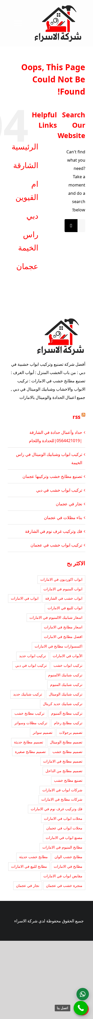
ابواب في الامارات (24, 598)
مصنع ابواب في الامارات (64, 837)
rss (76, 416)
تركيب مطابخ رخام (68, 722)
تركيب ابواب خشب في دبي (59, 490)
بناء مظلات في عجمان (63, 517)
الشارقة (25, 165)
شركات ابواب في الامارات (62, 789)
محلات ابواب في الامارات (63, 818)
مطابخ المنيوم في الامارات (62, 847)
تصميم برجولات (70, 732)
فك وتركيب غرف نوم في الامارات (56, 808)
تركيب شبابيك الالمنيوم (65, 674)
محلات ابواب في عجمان (64, 828)
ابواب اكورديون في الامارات (61, 579)
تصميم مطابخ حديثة (28, 742)
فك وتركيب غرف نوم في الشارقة (53, 531)
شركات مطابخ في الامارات (61, 799)
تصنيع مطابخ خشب (68, 780)
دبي (32, 215)
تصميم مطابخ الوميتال (66, 742)
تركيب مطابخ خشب (29, 713)
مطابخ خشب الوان (68, 856)
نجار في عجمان (69, 504)
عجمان (27, 266)
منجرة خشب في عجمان (64, 885)
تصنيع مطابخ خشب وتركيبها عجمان (52, 476)
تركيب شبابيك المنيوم (66, 684)
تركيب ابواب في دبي (31, 665)
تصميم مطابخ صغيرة (30, 751)
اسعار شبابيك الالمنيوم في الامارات (55, 617)
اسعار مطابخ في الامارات (63, 627)
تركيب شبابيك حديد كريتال (62, 703)
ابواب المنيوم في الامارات (62, 588)
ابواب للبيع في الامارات (65, 607)
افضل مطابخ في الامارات (63, 636)
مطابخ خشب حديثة (33, 856)
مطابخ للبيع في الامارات (29, 866)
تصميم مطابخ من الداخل (63, 770)
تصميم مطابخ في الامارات (62, 761)
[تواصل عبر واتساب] (82, 994)
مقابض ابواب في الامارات (62, 875)
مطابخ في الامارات (68, 866)
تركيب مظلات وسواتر (30, 722)
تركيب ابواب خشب (67, 665)
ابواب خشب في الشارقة (63, 598)
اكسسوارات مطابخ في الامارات (58, 646)
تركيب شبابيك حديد (27, 694)
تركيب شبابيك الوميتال (65, 694)
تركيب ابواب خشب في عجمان (56, 545)
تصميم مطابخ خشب (67, 751)
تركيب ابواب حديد (32, 655)
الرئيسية (25, 146)
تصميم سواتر (42, 732)
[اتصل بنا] (81, 1008)
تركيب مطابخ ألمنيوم (66, 713)
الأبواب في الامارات (67, 655)
